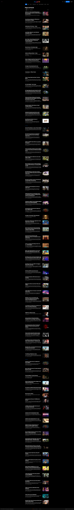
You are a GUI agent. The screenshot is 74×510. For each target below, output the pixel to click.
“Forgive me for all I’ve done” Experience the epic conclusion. (33, 313)
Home (26, 4)
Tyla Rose (31, 372)
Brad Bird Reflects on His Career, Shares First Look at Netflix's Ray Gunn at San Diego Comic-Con (33, 172)
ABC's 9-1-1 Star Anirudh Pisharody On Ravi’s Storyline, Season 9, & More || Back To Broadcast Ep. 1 (33, 13)
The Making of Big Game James (31, 353)
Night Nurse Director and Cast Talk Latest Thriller (32, 284)
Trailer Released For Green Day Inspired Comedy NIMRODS (32, 474)
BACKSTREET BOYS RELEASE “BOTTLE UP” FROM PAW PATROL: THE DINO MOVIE (33, 439)
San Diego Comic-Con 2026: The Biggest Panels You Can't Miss (32, 264)
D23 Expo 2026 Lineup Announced (31, 270)
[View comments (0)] (30, 17)
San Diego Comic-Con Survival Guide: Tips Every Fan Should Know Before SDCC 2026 (33, 257)
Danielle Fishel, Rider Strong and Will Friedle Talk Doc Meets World (33, 501)
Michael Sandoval (29, 153)
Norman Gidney (29, 395)
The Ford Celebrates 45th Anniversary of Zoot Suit (32, 277)
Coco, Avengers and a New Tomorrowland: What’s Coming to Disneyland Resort (33, 60)
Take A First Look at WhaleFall (30, 494)
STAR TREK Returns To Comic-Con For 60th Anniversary (33, 291)
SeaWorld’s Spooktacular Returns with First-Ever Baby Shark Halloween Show (32, 113)
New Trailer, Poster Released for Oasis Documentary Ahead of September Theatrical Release (32, 40)
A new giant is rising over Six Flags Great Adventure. (32, 383)
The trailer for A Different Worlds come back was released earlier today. (33, 54)
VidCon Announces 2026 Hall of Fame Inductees (32, 488)
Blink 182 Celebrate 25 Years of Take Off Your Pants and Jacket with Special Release (33, 446)
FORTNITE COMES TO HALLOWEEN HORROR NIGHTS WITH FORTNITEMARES (33, 202)
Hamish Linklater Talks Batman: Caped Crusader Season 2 (32, 106)
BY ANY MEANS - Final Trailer (30, 84)
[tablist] (29, 10)
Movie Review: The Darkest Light (31, 47)
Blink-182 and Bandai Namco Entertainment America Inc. (32, 252)
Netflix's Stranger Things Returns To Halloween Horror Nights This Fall (32, 425)
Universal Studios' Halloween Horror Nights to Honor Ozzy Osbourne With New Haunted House (33, 149)
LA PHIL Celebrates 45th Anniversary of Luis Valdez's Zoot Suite (32, 406)
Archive (45, 4)
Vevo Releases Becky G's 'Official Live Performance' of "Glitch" (32, 20)
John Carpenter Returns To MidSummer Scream (32, 399)
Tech (37, 4)
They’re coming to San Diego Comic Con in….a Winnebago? (32, 244)
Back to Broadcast (41, 4)
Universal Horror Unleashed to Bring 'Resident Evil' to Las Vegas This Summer (32, 319)
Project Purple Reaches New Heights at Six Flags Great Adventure (33, 382)
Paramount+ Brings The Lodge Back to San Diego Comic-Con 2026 (33, 221)
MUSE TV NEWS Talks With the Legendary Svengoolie (33, 142)
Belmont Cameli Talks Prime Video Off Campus (32, 453)
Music (31, 4)
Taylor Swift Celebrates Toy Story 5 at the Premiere (33, 460)
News (28, 4)
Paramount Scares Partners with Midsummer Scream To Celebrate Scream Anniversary (33, 236)
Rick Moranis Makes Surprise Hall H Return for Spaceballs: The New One (33, 180)
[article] (37, 14)
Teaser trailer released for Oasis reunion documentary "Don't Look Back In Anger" (32, 333)
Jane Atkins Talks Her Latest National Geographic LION (32, 33)
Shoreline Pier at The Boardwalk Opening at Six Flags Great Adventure (33, 347)
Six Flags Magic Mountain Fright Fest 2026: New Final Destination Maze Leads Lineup (33, 91)
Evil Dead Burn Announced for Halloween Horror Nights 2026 (32, 209)
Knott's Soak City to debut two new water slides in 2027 (33, 157)
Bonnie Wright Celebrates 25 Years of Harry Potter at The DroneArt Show (33, 432)
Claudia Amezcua (29, 138)
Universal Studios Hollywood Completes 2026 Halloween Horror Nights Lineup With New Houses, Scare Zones (33, 98)
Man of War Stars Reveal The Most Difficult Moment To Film (33, 369)
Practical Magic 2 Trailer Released (31, 375)
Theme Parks (34, 4)
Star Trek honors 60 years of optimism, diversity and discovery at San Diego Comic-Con (32, 134)
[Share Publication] (64, 1)
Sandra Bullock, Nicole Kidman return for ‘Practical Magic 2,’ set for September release (33, 377)
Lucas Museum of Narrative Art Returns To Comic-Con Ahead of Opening (33, 306)
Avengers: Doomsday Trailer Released (32, 215)
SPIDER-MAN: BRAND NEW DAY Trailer (32, 418)
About (48, 4)
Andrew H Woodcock (29, 247)
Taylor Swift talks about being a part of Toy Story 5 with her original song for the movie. (33, 462)
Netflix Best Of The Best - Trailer (31, 26)
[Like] (25, 17)
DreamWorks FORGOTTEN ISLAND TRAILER (33, 387)
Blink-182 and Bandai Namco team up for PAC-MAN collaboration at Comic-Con (32, 251)
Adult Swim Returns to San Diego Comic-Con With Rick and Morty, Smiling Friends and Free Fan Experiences (33, 194)
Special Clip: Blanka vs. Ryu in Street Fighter (33, 127)
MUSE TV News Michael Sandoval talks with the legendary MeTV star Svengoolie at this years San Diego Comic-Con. (33, 144)
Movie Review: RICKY (29, 393)
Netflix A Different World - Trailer (31, 53)
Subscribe (67, 1)
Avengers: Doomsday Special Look (31, 66)
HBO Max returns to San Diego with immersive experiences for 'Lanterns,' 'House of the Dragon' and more (32, 298)
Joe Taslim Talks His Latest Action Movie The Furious (32, 481)
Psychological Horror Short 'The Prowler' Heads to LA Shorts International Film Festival (32, 326)
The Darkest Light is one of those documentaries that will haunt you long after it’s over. (32, 48)
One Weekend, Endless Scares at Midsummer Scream (31, 120)
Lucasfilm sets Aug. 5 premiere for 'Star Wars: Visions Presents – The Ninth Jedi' (32, 340)
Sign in (72, 1)
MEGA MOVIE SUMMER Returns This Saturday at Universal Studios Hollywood (32, 467)
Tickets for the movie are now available (30, 216)
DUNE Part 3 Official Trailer (30, 312)
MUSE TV (28, 73)
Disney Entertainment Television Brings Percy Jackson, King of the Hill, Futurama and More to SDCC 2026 (32, 228)
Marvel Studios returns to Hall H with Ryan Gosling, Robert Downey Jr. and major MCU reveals (33, 164)
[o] (45, 13)
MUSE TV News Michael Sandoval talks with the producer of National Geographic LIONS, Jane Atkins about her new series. (33, 34)
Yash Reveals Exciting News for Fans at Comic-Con (32, 187)
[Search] (63, 1)
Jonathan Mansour (29, 356)
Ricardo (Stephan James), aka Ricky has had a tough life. (32, 394)
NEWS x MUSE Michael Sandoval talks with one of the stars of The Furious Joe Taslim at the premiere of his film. (33, 483)
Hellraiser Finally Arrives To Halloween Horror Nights (32, 362)
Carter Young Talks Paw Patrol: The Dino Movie (32, 78)
